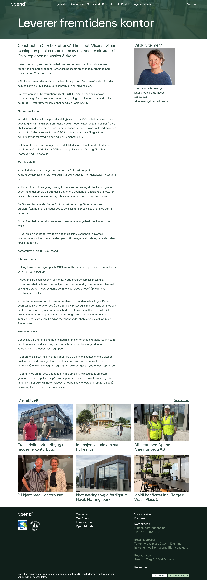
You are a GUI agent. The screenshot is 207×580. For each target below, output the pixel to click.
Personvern (141, 567)
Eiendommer (77, 4)
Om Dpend (93, 4)
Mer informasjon (179, 575)
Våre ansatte (142, 514)
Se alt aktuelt (181, 400)
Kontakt (126, 4)
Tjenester (61, 4)
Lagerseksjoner (142, 4)
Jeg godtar (159, 575)
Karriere (139, 518)
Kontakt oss (142, 523)
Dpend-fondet (110, 4)
